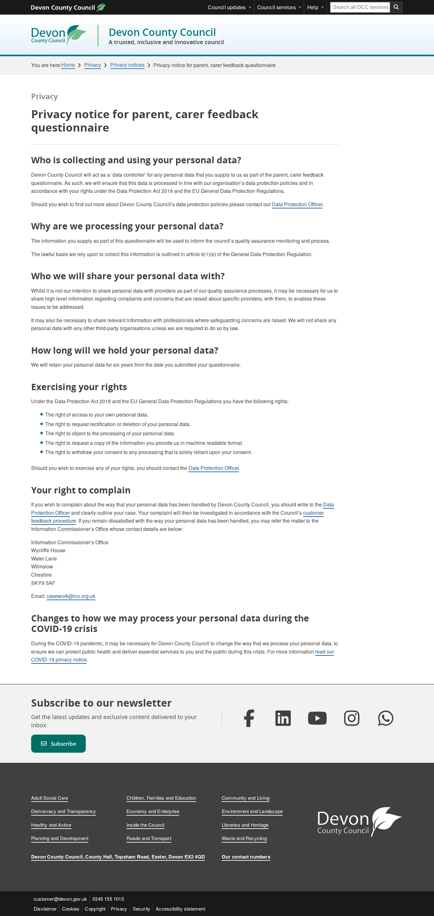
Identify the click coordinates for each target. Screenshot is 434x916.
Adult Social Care (49, 797)
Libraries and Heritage (245, 824)
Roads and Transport (148, 838)
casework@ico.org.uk (71, 596)
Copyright (95, 908)
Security (142, 908)
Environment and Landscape (252, 811)
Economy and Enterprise (152, 811)
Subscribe (63, 743)
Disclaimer (45, 908)
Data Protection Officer (297, 204)
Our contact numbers (246, 856)
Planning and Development (59, 838)
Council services (276, 7)
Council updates (227, 7)
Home (68, 64)
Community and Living (245, 797)
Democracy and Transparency (63, 811)
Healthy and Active (51, 824)
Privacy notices (127, 64)
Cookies (70, 908)
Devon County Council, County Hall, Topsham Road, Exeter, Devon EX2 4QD (118, 856)
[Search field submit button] (396, 7)
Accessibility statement (180, 908)
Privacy (92, 64)
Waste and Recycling (244, 838)
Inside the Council (145, 824)
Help (312, 7)
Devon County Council (166, 35)
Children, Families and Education (161, 797)
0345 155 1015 (108, 898)
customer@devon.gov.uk (60, 898)
